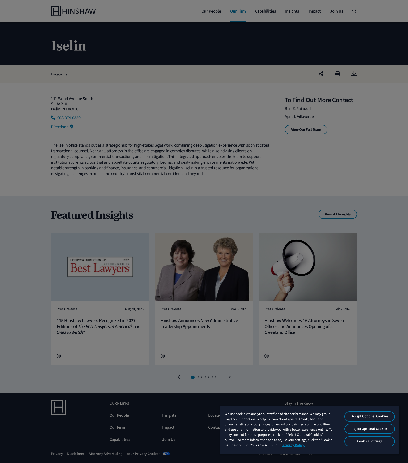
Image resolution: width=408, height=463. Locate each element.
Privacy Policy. (293, 445)
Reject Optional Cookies (369, 428)
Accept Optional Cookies (369, 416)
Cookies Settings (369, 441)
